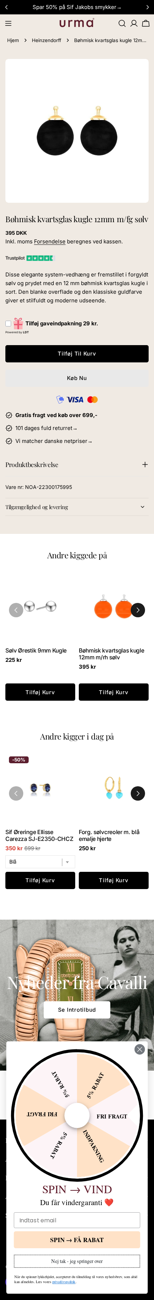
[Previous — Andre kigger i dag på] (16, 793)
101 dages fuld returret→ (46, 428)
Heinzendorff (46, 40)
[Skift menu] (8, 23)
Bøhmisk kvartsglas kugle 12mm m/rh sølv (111, 654)
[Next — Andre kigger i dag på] (138, 793)
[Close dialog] (139, 1049)
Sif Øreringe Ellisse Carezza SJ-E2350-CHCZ (39, 835)
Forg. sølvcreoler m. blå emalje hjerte (109, 835)
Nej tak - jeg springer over (76, 1261)
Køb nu (77, 378)
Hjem (13, 40)
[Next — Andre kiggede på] (138, 610)
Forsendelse (50, 241)
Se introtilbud (77, 1009)
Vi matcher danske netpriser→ (54, 441)
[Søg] (122, 23)
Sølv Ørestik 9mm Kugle (36, 650)
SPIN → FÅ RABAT (77, 1239)
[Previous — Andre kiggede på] (16, 610)
